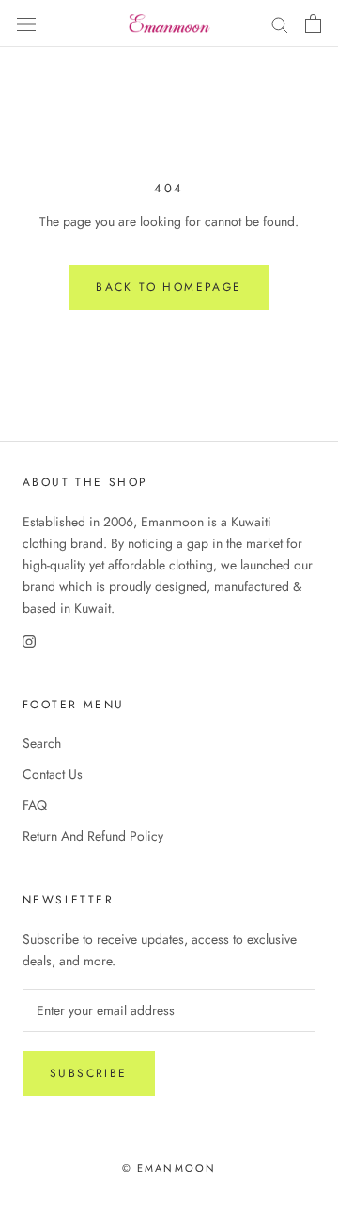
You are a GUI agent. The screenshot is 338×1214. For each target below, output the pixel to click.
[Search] (279, 23)
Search (42, 743)
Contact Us (53, 774)
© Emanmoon (169, 1168)
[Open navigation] (26, 23)
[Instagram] (29, 640)
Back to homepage (168, 287)
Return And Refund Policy (93, 836)
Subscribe (89, 1073)
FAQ (35, 805)
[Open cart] (313, 23)
